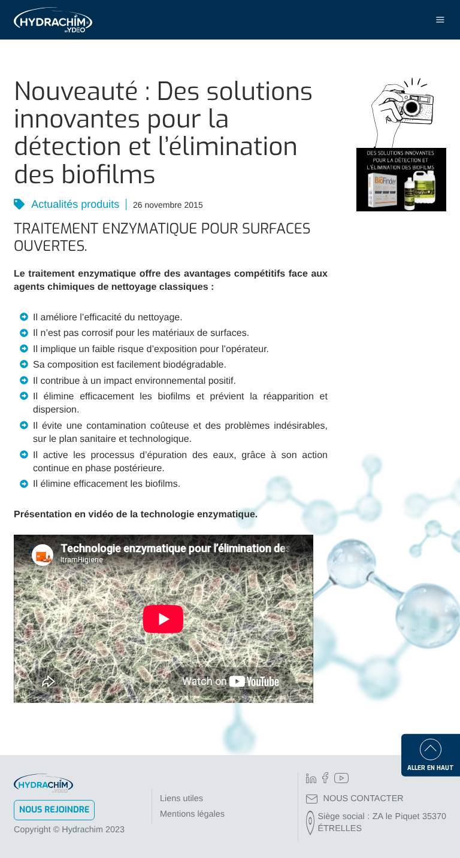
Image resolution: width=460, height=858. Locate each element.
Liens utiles (181, 799)
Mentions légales (192, 814)
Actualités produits (74, 204)
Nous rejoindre (54, 809)
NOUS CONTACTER (363, 799)
